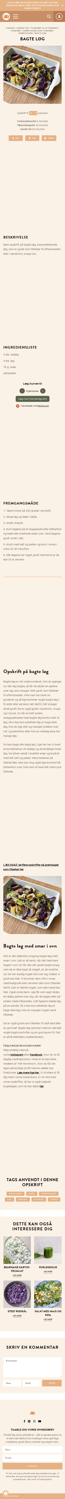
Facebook (36, 1054)
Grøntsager (25, 33)
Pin (34, 138)
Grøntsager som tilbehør (38, 31)
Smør (32, 1193)
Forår (54, 1199)
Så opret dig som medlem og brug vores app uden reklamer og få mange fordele (32, 5)
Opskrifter (22, 28)
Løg (9, 1199)
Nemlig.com (43, 406)
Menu (15, 16)
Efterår (39, 1199)
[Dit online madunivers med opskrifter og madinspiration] (6, 16)
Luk (60, 1417)
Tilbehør (16, 31)
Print (51, 138)
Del (17, 138)
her (42, 1086)
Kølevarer (15, 1193)
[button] (5, 1493)
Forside (10, 28)
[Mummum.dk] (32, 1413)
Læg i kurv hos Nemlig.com (32, 398)
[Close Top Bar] (62, 5)
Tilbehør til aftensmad (44, 28)
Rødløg (22, 1199)
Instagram (16, 1054)
